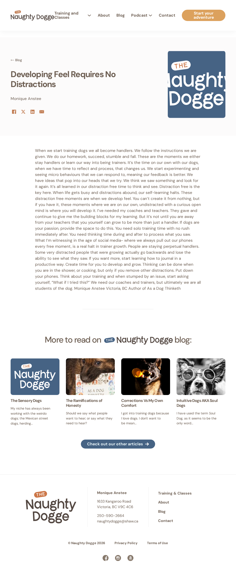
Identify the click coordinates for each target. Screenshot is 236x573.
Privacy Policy (126, 543)
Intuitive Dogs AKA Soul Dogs (197, 403)
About (104, 15)
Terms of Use (157, 543)
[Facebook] (14, 111)
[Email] (41, 111)
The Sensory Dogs (26, 400)
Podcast (139, 15)
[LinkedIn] (32, 111)
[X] (23, 111)
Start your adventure (204, 15)
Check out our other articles (115, 443)
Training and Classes (66, 15)
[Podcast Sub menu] (150, 15)
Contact (167, 15)
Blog (120, 15)
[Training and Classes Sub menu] (89, 15)
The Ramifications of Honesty (84, 403)
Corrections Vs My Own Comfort (142, 403)
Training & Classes (175, 493)
